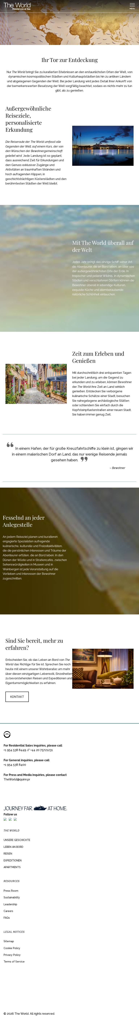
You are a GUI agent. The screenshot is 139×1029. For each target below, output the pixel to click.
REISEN (8, 853)
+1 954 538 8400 (15, 764)
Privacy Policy (12, 954)
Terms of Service (14, 961)
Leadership (10, 904)
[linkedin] (15, 819)
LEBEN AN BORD (13, 846)
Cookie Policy (12, 948)
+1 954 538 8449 (15, 750)
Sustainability (12, 897)
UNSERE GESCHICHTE (17, 840)
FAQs (7, 917)
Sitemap (9, 941)
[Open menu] (132, 6)
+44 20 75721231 (41, 750)
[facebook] (5, 819)
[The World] (66, 6)
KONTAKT (17, 697)
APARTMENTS (12, 867)
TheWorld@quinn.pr (17, 779)
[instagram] (10, 819)
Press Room (11, 890)
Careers (8, 911)
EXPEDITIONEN (13, 860)
